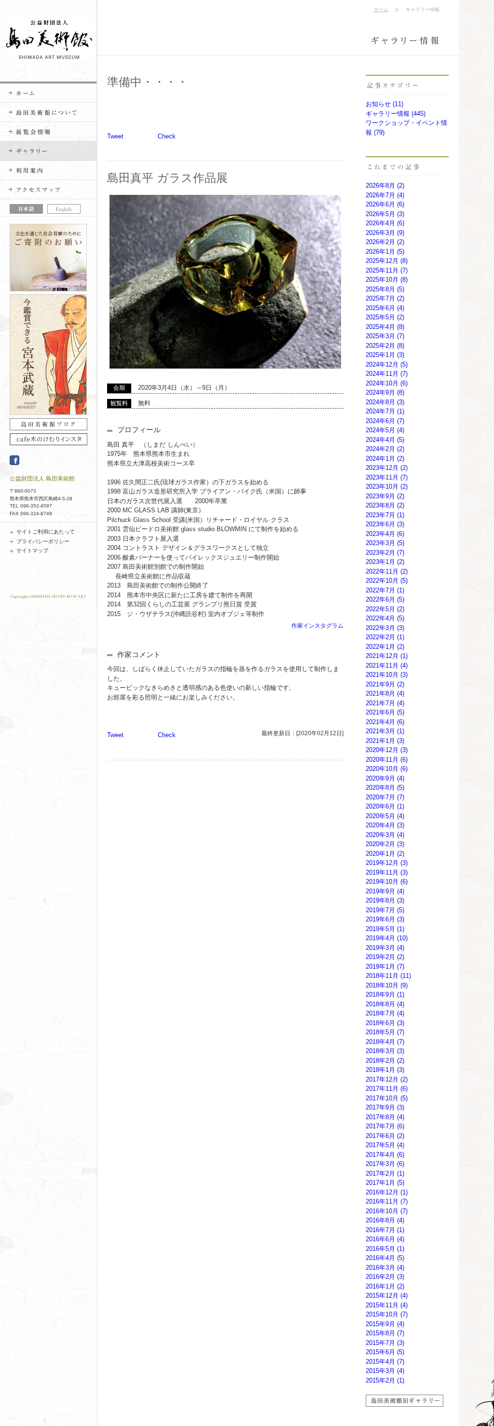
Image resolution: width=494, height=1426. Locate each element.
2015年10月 (387, 1314)
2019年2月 (385, 956)
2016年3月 (385, 1267)
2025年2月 (385, 345)
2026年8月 (385, 185)
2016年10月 (387, 1211)
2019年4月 (387, 938)
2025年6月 (385, 308)
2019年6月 (385, 919)
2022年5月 (385, 609)
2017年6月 (385, 1135)
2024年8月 (385, 402)
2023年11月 (387, 477)
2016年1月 (385, 1286)
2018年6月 (385, 1023)
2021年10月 (387, 674)
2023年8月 (385, 505)
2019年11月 (387, 872)
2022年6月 (385, 599)
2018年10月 (387, 985)
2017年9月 (385, 1107)
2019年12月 (387, 862)
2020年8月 (385, 787)
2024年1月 (385, 458)
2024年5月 (385, 430)
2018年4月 (385, 1041)
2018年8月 (385, 1004)
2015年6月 (385, 1352)
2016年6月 (385, 1239)
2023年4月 (385, 533)
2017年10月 (387, 1098)
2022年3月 (385, 627)
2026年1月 (385, 251)
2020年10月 (387, 768)
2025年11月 (387, 270)
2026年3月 (385, 232)
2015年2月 (385, 1380)
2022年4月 (385, 618)
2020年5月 (385, 816)
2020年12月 (387, 750)
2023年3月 (385, 543)
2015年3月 (385, 1370)
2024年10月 (387, 383)
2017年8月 (385, 1117)
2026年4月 (385, 223)
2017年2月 (385, 1173)
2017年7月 (385, 1126)
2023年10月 (387, 486)
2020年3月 (385, 834)
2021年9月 (385, 684)
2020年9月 (385, 778)
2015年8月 (385, 1333)
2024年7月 (385, 411)
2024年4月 (385, 439)
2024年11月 (387, 373)
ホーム (381, 9)
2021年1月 (385, 740)
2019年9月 (385, 891)
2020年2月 (385, 844)
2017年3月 (385, 1163)
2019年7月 (385, 910)
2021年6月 (385, 712)
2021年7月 (385, 703)
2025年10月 (387, 279)
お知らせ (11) (384, 104)
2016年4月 (385, 1257)
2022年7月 (385, 590)
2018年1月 (385, 1069)
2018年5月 (385, 1032)
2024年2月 (385, 448)
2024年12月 (387, 364)
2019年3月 (385, 947)
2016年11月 (387, 1201)
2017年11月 (387, 1088)
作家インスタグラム (317, 625)
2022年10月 (387, 580)
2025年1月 (385, 354)
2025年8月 (385, 289)
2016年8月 (385, 1220)
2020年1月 (385, 853)
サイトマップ (32, 550)
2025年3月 (385, 336)
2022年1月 (385, 646)
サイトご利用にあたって (45, 532)
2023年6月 (385, 524)
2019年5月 (385, 928)
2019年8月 (385, 900)
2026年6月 (385, 204)
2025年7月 (385, 298)
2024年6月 (385, 421)
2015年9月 (385, 1324)
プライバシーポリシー (42, 541)
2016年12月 (387, 1192)
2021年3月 (385, 731)
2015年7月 (385, 1342)
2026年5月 (385, 214)
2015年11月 (387, 1305)
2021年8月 (385, 693)
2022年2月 (385, 637)
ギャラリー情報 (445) (395, 113)
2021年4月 (385, 722)
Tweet (115, 136)
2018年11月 (388, 975)
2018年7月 (385, 1013)
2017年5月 (385, 1145)
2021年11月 (387, 665)
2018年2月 (385, 1060)
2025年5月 (385, 317)
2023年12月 (387, 467)
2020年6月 (385, 806)
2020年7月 (385, 797)
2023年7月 (385, 515)
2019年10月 (387, 881)
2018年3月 (385, 1051)
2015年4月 (385, 1361)
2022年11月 (387, 571)
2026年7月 (385, 195)
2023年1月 (385, 561)
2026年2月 (385, 242)
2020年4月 (385, 825)
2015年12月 (387, 1295)
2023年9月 (385, 496)
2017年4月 (385, 1154)
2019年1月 (385, 966)
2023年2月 (385, 552)
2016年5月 (385, 1248)
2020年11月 (387, 759)
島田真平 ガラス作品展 (167, 177)
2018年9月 (385, 994)
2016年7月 (385, 1230)
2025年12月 (387, 260)
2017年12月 (387, 1079)
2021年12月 (387, 655)
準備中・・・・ (147, 81)
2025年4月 (385, 326)
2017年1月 (385, 1182)
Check (167, 136)
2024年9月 (385, 392)
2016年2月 (385, 1276)
